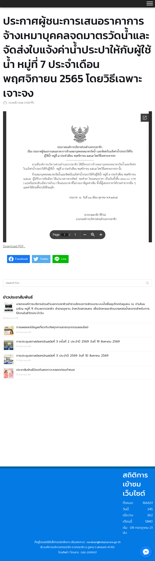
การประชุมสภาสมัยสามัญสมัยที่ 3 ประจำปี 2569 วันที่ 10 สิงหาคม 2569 (62, 355)
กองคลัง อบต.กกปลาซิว (21, 102)
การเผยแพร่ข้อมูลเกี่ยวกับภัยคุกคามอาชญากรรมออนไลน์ (52, 327)
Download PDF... (14, 246)
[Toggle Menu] (150, 3)
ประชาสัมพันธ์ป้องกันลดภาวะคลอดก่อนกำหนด (45, 369)
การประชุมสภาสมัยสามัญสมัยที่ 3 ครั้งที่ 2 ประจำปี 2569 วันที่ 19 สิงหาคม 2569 (68, 341)
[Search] (147, 283)
